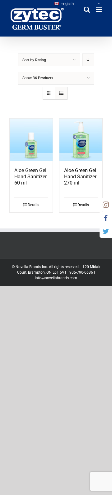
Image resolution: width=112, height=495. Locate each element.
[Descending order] (88, 60)
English (66, 3)
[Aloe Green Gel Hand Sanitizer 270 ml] (80, 140)
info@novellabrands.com (56, 278)
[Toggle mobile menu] (99, 9)
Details (33, 205)
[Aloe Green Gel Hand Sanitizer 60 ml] (31, 140)
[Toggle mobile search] (87, 9)
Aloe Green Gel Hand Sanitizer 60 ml (30, 176)
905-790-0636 (81, 272)
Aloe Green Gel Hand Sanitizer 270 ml (80, 176)
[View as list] (61, 93)
